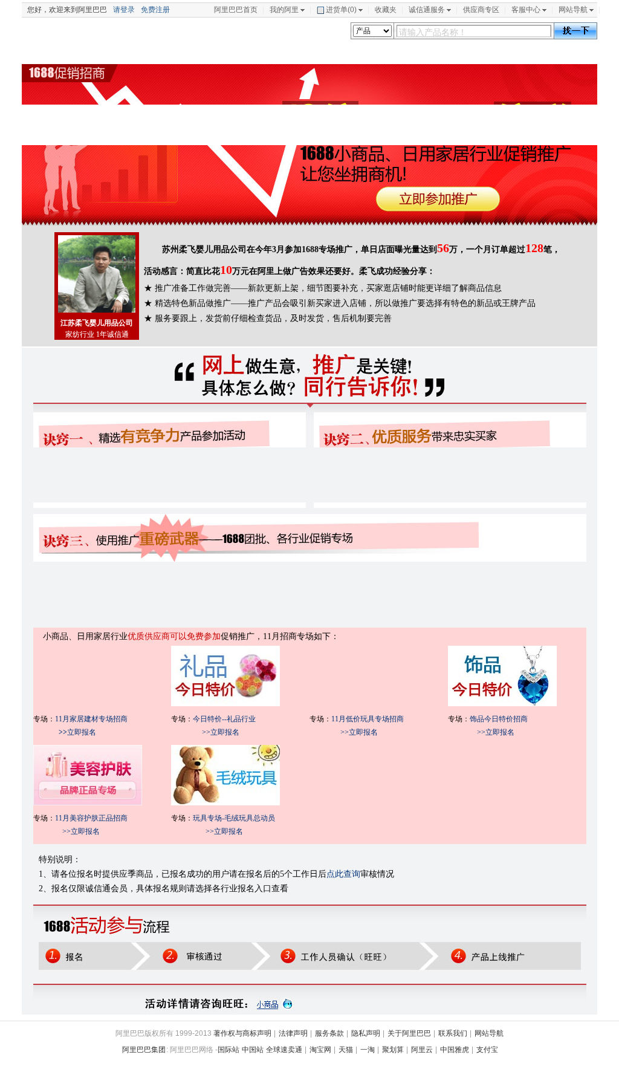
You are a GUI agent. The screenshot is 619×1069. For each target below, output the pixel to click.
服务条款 (329, 1033)
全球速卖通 (284, 1049)
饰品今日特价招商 (499, 719)
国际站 (228, 1049)
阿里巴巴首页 (236, 9)
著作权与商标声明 (242, 1033)
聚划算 (393, 1049)
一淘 (367, 1049)
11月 (62, 719)
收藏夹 (386, 9)
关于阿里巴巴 (409, 1033)
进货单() (341, 9)
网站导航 (573, 9)
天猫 (346, 1049)
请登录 (124, 9)
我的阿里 (284, 9)
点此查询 (343, 874)
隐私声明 (365, 1033)
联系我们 (452, 1033)
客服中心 (525, 9)
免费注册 (155, 9)
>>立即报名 (220, 732)
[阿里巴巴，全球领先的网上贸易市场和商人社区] (106, 34)
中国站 (253, 1049)
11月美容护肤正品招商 (91, 818)
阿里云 (422, 1049)
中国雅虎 (454, 1049)
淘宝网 (320, 1049)
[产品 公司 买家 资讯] (372, 30)
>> (63, 732)
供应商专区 (481, 9)
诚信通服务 (427, 9)
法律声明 (293, 1033)
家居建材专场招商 (99, 719)
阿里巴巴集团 (144, 1049)
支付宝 (487, 1049)
